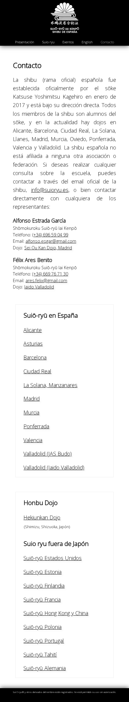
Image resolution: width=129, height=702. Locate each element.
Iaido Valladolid (39, 287)
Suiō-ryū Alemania (44, 668)
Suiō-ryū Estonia (42, 571)
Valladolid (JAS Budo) (47, 453)
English (87, 42)
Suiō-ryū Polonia (42, 626)
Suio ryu (48, 42)
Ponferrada (36, 426)
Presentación (24, 42)
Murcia (31, 412)
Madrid (31, 398)
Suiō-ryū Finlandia (43, 585)
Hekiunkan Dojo (41, 517)
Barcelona (34, 357)
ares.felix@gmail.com (46, 280)
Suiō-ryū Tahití (40, 654)
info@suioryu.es (49, 189)
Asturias (33, 343)
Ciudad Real (37, 371)
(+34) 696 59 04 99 (50, 235)
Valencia (32, 440)
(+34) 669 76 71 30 (50, 274)
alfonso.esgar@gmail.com (51, 241)
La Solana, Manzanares (50, 385)
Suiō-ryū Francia (42, 599)
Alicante (32, 330)
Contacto (107, 42)
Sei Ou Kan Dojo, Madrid (48, 248)
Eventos (68, 42)
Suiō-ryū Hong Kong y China (55, 613)
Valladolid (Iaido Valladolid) (53, 467)
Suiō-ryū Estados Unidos (52, 558)
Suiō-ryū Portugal (43, 640)
